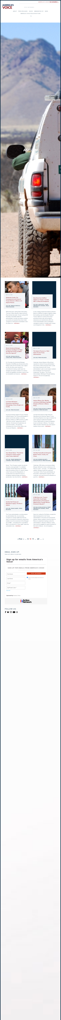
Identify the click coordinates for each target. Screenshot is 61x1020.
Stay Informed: (29, 7)
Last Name (9, 577)
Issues (31, 11)
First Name (10, 573)
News (46, 11)
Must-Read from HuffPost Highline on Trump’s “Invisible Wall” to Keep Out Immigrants (41, 299)
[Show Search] (31, 16)
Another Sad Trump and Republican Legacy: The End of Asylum (14, 503)
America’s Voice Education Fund (30, 13)
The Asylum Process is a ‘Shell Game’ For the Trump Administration (41, 352)
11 (33, 539)
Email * (8, 582)
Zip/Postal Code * (11, 586)
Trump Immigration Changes (40, 305)
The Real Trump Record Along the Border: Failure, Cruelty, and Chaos (42, 454)
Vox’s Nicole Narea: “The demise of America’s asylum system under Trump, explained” (14, 454)
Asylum (8, 305)
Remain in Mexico (15, 305)
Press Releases (23, 11)
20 (38, 539)
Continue (17, 323)
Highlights (41, 304)
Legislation (9, 357)
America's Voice (48, 2)
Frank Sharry (14, 508)
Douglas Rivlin (15, 356)
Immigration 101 (38, 11)
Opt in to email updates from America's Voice (36, 578)
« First (20, 539)
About (15, 11)
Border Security (42, 459)
